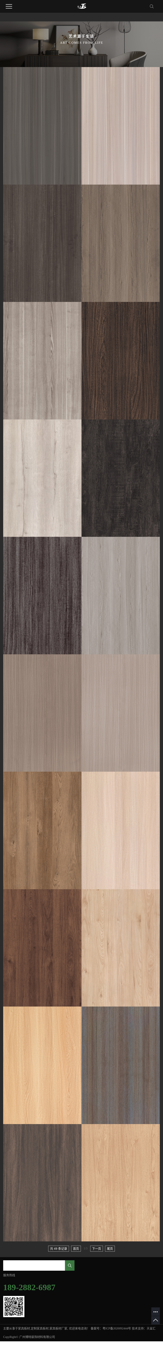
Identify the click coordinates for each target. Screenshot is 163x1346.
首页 (76, 1248)
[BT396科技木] (42, 713)
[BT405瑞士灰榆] (42, 360)
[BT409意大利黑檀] (121, 478)
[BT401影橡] (121, 830)
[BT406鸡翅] (121, 360)
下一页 (96, 1248)
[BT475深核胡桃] (42, 243)
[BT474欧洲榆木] (121, 126)
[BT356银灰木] (121, 1065)
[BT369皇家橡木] (42, 1065)
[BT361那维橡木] (121, 1183)
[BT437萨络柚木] (42, 595)
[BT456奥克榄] (121, 595)
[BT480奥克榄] (121, 243)
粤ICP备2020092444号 (117, 1328)
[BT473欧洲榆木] (42, 126)
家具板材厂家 (58, 1328)
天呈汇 (151, 1328)
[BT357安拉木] (42, 1183)
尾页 (110, 1248)
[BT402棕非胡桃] (42, 948)
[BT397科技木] (121, 713)
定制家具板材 (40, 1328)
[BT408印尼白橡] (42, 478)
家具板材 (24, 1328)
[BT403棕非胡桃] (121, 948)
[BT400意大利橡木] (42, 830)
